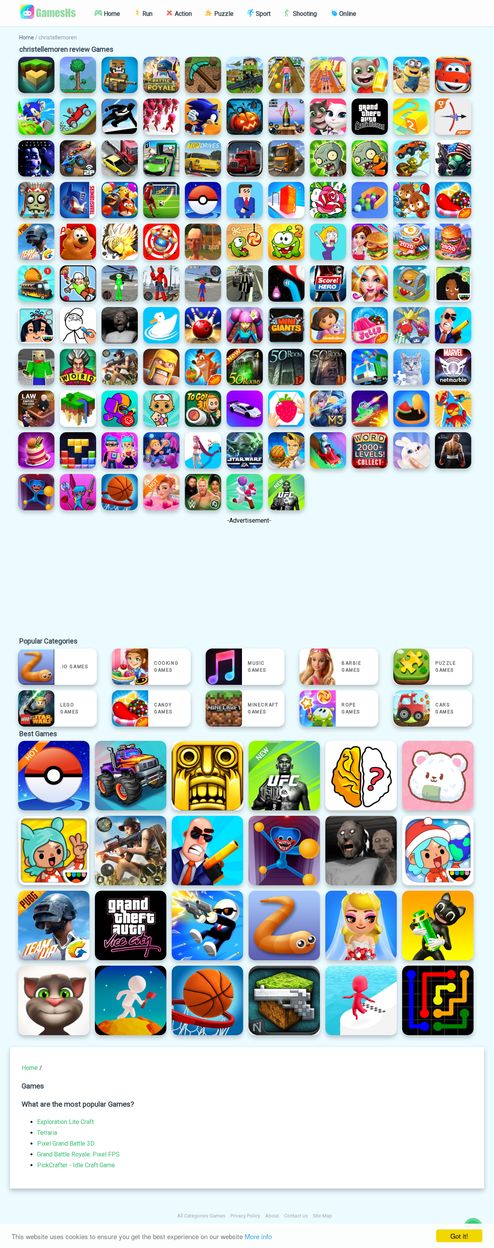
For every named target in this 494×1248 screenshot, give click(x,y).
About (272, 1216)
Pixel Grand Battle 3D (66, 1143)
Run (146, 13)
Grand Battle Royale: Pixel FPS (78, 1154)
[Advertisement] (248, 582)
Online (347, 13)
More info (258, 1236)
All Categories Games (201, 1216)
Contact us (296, 1216)
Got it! (459, 1236)
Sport (262, 13)
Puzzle (223, 13)
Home (111, 13)
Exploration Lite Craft (65, 1122)
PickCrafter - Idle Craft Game (76, 1165)
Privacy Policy (245, 1216)
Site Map (322, 1216)
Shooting (304, 13)
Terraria (47, 1132)
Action (182, 13)
